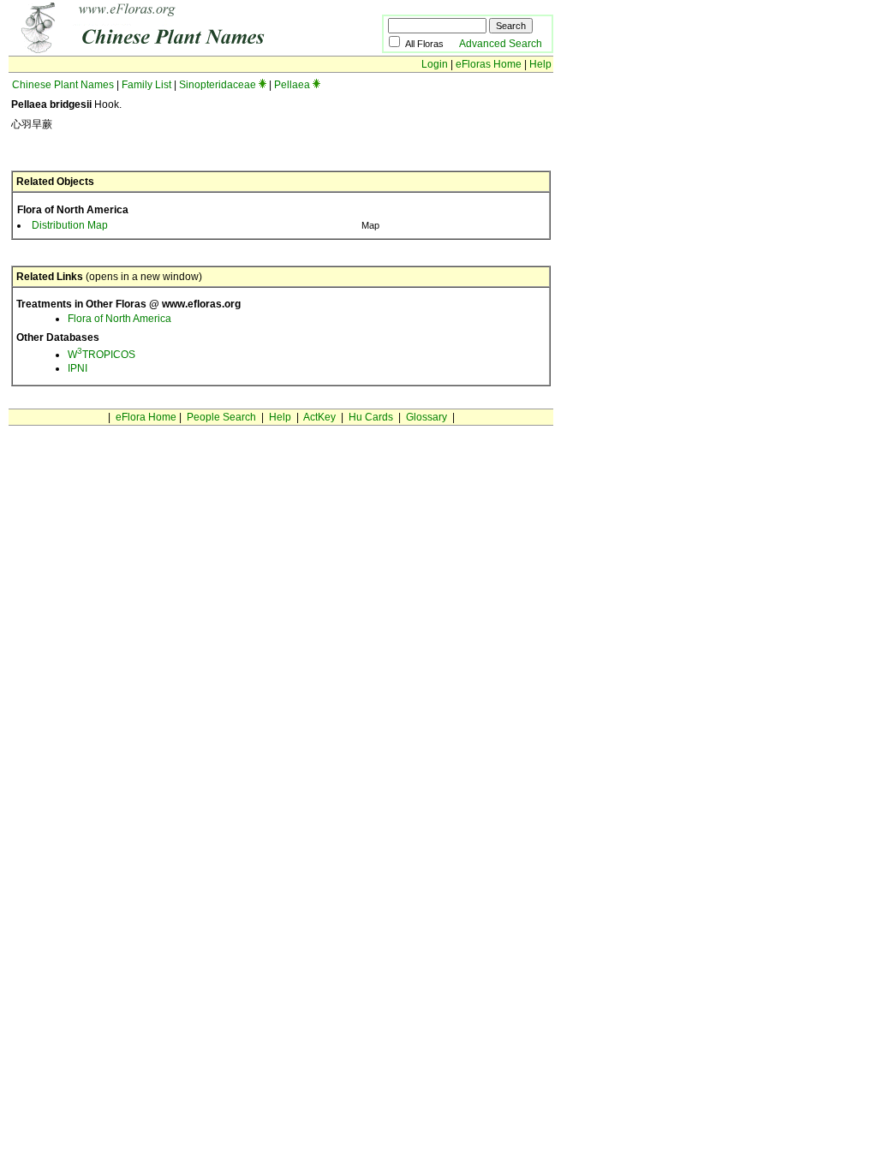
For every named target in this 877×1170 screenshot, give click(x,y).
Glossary (426, 417)
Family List (146, 85)
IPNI (77, 368)
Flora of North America (119, 319)
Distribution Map (70, 225)
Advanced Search (500, 44)
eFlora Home (146, 417)
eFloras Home (489, 64)
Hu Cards (371, 417)
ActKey (319, 417)
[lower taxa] (262, 85)
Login (434, 64)
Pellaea (292, 85)
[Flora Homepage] (169, 50)
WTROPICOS (101, 355)
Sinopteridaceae (217, 85)
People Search (221, 417)
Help (540, 64)
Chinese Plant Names (63, 85)
